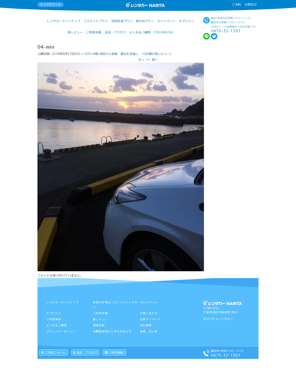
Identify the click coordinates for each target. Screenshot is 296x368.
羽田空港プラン (121, 21)
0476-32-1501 (226, 31)
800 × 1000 (82, 54)
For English (163, 32)
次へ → (143, 60)
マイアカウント (50, 4)
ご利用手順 (93, 32)
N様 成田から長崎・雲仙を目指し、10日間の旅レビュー (131, 54)
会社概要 (146, 325)
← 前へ (153, 60)
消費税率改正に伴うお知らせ (112, 331)
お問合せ (251, 4)
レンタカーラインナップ (63, 21)
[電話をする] (206, 355)
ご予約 (236, 4)
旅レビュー (75, 32)
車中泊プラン (145, 21)
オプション (186, 21)
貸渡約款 (99, 325)
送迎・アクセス (115, 32)
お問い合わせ (149, 313)
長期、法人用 (149, 331)
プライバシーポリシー (61, 331)
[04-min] (120, 270)
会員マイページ (150, 319)
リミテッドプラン (96, 21)
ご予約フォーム (55, 352)
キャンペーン (166, 21)
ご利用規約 (53, 319)
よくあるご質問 (139, 32)
